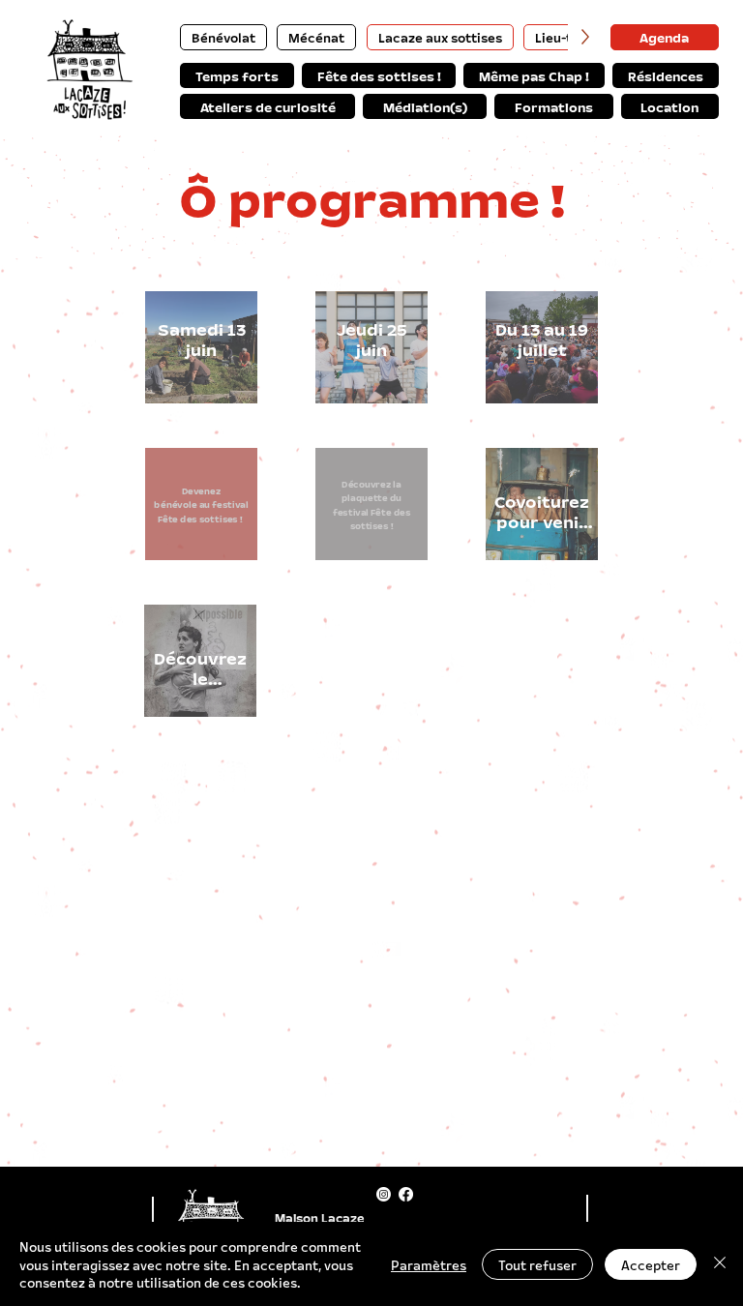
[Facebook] (406, 1194)
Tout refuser (537, 1264)
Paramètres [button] (428, 1264)
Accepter (650, 1264)
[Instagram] (383, 1194)
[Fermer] (719, 1264)
